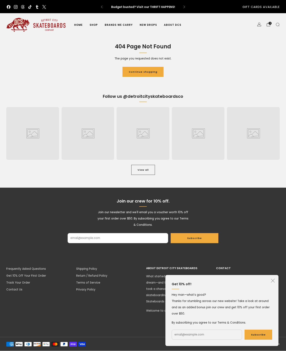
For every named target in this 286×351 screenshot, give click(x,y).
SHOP (94, 25)
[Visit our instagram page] (15, 6)
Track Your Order (18, 283)
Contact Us (14, 290)
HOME (78, 25)
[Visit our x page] (44, 6)
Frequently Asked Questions (26, 269)
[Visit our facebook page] (8, 6)
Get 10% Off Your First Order (26, 276)
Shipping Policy (86, 269)
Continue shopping (143, 72)
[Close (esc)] (272, 280)
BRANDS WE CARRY (119, 25)
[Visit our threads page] (22, 6)
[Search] (278, 24)
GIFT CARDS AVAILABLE (261, 7)
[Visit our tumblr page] (37, 6)
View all (143, 170)
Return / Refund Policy (91, 276)
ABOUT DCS (172, 25)
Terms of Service (88, 283)
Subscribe (258, 334)
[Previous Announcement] (101, 7)
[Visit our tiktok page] (29, 6)
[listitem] (143, 7)
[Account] (259, 24)
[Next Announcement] (184, 7)
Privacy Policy (85, 290)
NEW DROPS (148, 25)
